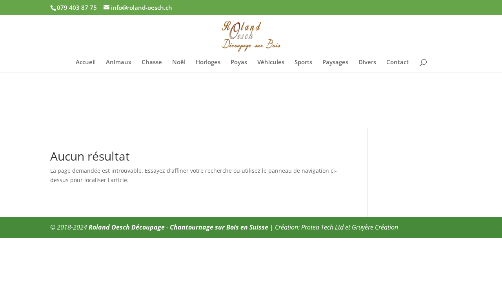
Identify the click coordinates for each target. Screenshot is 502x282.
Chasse (152, 62)
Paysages (335, 62)
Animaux (118, 62)
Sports (303, 62)
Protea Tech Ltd (322, 227)
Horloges (208, 62)
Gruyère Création (375, 227)
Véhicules (270, 62)
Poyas (239, 62)
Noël (179, 62)
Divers (367, 62)
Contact (397, 62)
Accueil (86, 62)
